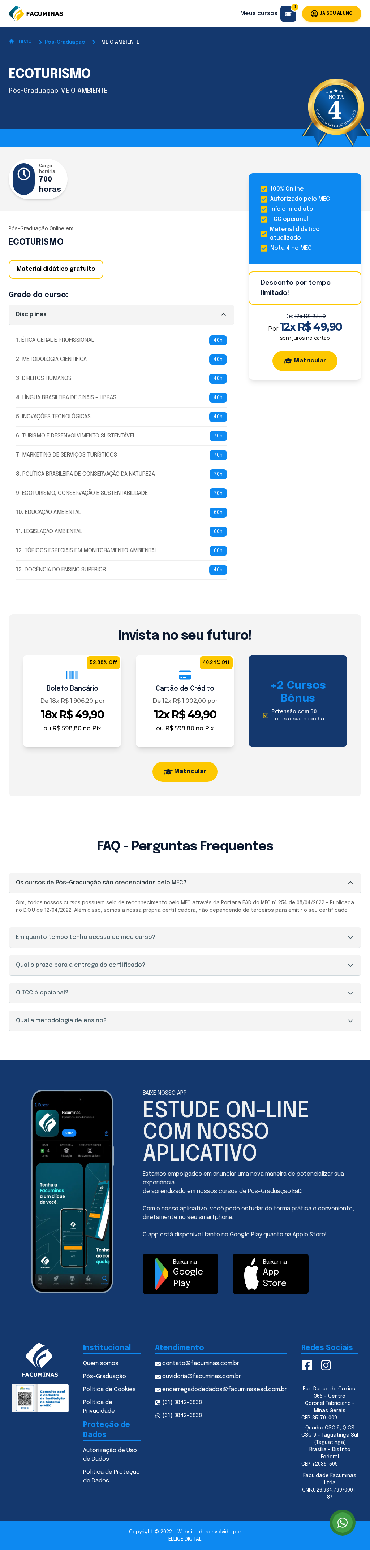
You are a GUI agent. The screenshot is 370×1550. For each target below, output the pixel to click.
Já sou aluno (336, 14)
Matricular (310, 361)
